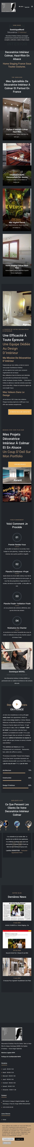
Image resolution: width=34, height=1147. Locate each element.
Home (4, 1119)
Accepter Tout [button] (19, 1139)
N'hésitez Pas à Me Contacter (20, 412)
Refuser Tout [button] (7, 1143)
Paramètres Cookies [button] (8, 1139)
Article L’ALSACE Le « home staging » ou (17, 925)
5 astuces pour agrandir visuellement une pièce (17, 981)
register (27, 7)
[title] (17, 705)
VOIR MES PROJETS (20, 464)
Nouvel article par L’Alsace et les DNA (17, 953)
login (22, 6)
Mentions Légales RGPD (8, 1053)
